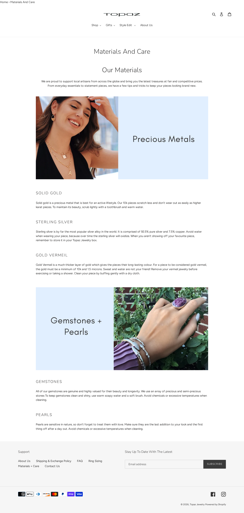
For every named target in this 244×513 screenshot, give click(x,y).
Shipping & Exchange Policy (53, 461)
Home (4, 2)
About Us (24, 461)
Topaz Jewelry (197, 504)
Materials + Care (28, 466)
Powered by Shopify (215, 504)
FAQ (80, 461)
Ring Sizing (95, 461)
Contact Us (52, 466)
